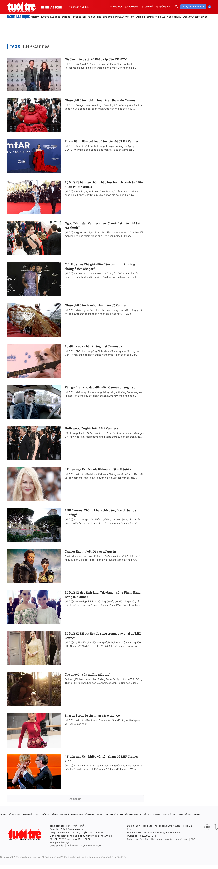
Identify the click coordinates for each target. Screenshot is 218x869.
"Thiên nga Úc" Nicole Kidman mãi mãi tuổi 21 (99, 469)
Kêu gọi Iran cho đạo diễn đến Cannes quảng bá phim (103, 387)
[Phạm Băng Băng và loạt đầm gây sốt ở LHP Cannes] (34, 156)
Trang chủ (5, 814)
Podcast (117, 6)
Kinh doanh (77, 814)
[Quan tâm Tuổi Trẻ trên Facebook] (215, 827)
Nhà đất (168, 814)
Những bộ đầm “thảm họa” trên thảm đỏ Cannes (100, 100)
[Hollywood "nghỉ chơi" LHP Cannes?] (34, 443)
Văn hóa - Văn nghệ (135, 17)
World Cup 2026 (191, 17)
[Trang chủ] (18, 17)
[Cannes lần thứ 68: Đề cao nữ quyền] (34, 566)
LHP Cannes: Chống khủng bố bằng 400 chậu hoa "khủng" (100, 513)
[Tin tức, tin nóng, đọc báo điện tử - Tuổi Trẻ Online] (24, 7)
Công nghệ (90, 814)
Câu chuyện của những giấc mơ (87, 674)
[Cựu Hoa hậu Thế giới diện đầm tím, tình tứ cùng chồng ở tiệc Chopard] (34, 279)
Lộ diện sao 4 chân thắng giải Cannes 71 (93, 346)
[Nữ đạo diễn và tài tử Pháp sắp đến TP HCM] (34, 74)
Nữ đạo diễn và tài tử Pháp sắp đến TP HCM (96, 59)
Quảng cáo (164, 6)
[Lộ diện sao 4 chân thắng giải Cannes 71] (34, 361)
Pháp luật (118, 17)
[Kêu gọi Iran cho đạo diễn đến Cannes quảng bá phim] (34, 402)
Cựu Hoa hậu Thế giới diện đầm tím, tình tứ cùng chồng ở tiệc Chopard (100, 267)
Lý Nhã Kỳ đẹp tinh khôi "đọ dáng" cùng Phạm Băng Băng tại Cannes (103, 595)
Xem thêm (75, 798)
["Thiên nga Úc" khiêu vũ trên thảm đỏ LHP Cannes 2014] (34, 771)
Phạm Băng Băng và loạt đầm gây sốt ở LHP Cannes (102, 141)
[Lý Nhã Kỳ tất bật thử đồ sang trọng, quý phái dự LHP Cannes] (34, 648)
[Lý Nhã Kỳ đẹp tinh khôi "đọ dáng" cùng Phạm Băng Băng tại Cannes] (34, 607)
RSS (193, 839)
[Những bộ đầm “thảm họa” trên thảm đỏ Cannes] (34, 115)
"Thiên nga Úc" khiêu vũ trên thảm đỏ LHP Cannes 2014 (101, 759)
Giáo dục (107, 17)
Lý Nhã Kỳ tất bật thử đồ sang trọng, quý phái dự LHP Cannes (103, 636)
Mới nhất (17, 814)
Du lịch (104, 814)
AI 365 (170, 17)
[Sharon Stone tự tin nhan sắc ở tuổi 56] (34, 730)
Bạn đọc (66, 17)
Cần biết (149, 6)
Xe (98, 814)
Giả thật (188, 814)
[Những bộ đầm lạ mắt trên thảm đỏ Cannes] (34, 320)
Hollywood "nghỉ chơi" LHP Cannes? (91, 428)
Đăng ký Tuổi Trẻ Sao (193, 6)
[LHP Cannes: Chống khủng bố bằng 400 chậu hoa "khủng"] (34, 525)
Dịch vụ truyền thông (138, 839)
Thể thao (160, 17)
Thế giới (54, 814)
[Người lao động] (51, 7)
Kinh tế (86, 17)
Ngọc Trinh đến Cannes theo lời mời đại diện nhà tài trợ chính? (102, 226)
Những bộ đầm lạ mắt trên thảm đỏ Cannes (96, 305)
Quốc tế (44, 17)
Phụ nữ (178, 17)
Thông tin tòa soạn (59, 842)
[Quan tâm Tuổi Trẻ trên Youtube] (207, 827)
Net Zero (76, 17)
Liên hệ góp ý (182, 839)
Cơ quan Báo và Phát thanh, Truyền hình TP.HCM (75, 845)
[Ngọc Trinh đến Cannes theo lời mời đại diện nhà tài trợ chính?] (34, 238)
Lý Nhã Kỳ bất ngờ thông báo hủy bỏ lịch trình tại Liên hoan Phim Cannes (104, 185)
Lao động (55, 17)
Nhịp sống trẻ (116, 814)
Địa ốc (204, 17)
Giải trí (150, 17)
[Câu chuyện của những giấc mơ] (34, 689)
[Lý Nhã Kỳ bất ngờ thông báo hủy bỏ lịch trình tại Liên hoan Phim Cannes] (34, 197)
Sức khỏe (96, 17)
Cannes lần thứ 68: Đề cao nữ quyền (90, 551)
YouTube (133, 6)
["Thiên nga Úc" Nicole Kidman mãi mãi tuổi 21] (34, 484)
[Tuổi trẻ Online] (25, 834)
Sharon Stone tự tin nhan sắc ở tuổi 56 (92, 715)
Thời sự (35, 17)
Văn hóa (128, 814)
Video (37, 814)
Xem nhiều (28, 814)
